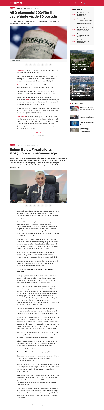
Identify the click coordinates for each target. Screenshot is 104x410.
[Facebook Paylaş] (30, 64)
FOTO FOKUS (77, 71)
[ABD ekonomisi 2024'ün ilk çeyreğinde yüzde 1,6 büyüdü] (74, 108)
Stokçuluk (42, 405)
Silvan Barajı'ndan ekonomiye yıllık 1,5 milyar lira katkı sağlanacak (86, 130)
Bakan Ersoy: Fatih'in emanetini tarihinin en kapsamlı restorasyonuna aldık (81, 92)
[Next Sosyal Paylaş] (26, 64)
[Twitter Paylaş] (34, 64)
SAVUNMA (33, 3)
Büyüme (19, 85)
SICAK (26, 3)
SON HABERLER (79, 9)
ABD (18, 70)
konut (27, 100)
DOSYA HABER (53, 3)
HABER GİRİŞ (27, 8)
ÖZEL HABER (45, 3)
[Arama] (82, 3)
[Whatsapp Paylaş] (46, 64)
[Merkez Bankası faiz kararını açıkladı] (74, 123)
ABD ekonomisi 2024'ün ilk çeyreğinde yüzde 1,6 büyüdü (87, 108)
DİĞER (60, 3)
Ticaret (22, 70)
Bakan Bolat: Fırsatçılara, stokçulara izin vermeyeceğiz (87, 117)
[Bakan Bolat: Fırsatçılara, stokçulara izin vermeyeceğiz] (74, 117)
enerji (24, 117)
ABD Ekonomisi (40, 135)
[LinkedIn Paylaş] (38, 64)
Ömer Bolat (35, 405)
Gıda (18, 117)
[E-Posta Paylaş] (50, 64)
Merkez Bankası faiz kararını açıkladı (87, 123)
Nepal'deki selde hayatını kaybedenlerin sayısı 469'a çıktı (82, 67)
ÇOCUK (39, 3)
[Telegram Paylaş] (42, 64)
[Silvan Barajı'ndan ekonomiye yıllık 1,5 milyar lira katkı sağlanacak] (74, 130)
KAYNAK (18, 8)
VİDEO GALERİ (77, 98)
